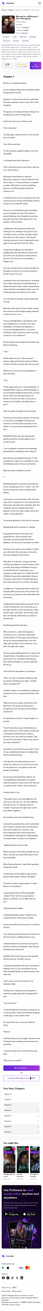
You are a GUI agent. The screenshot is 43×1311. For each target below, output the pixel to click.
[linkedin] (21, 1278)
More (15, 59)
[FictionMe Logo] (8, 1256)
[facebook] (3, 1278)
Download (35, 67)
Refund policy (17, 1291)
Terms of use (6, 1288)
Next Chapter (20, 1068)
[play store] (12, 1214)
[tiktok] (12, 1278)
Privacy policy (6, 1291)
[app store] (29, 1214)
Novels (4, 10)
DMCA (14, 1288)
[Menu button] (39, 3)
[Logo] (8, 3)
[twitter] (17, 1278)
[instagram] (8, 1278)
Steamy (11, 10)
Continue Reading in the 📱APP (21, 1078)
